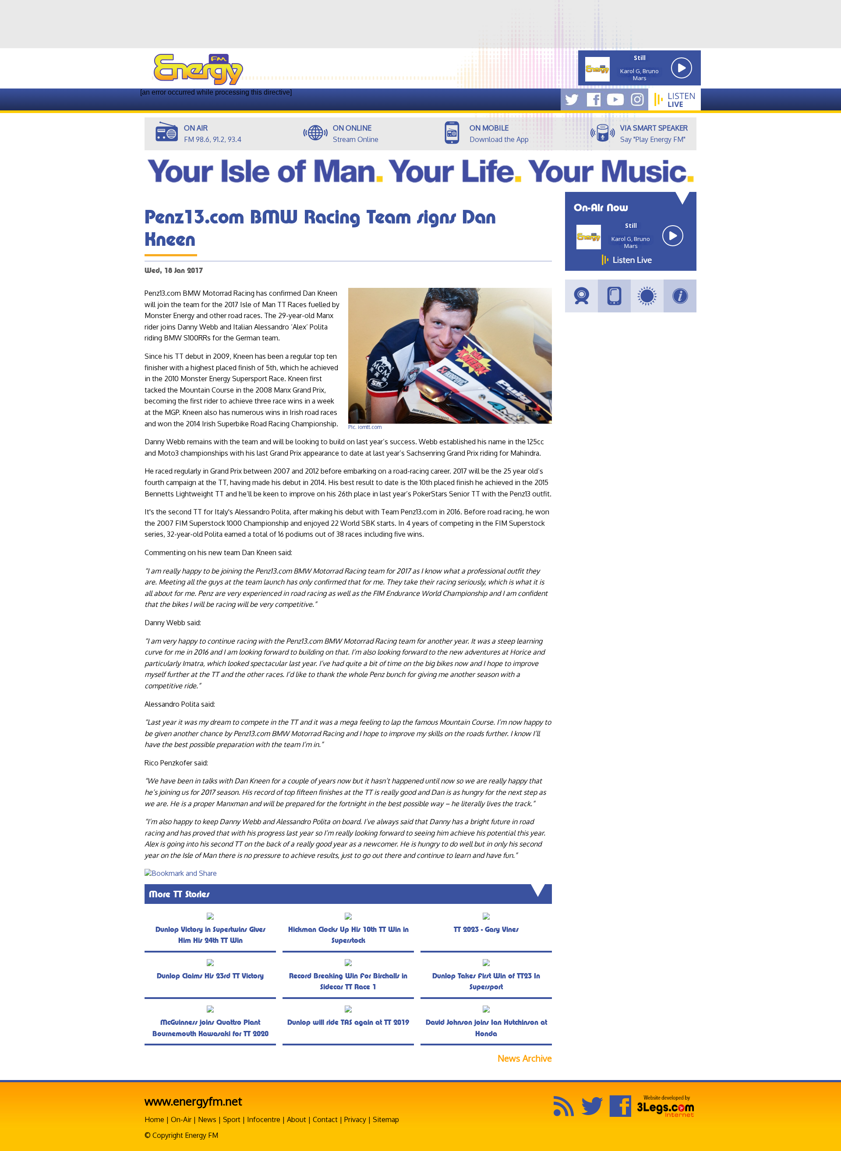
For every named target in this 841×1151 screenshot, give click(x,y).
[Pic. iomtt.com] (450, 421)
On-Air (181, 1119)
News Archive (525, 1058)
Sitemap (386, 1119)
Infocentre (263, 1119)
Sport (231, 1119)
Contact (325, 1119)
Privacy (355, 1119)
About (296, 1119)
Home (154, 1119)
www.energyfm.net (193, 1101)
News (207, 1119)
